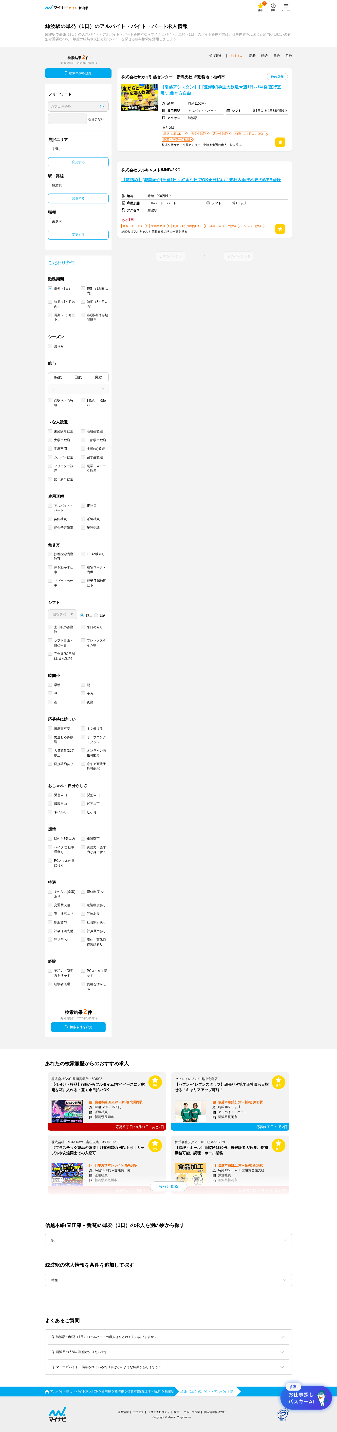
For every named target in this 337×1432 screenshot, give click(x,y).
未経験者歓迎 (63, 431)
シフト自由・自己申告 (63, 643)
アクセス (138, 1412)
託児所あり (62, 940)
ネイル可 (60, 812)
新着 (252, 56)
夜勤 (90, 702)
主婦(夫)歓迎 (96, 449)
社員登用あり (96, 931)
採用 (176, 1412)
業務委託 (93, 528)
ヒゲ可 (91, 812)
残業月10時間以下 (96, 583)
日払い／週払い (96, 402)
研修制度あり (96, 892)
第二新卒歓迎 (63, 479)
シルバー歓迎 (63, 457)
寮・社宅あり (63, 914)
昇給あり (93, 914)
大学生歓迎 (62, 440)
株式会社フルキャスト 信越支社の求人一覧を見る (154, 231)
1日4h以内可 (96, 554)
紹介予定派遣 (63, 528)
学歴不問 (60, 449)
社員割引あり (96, 922)
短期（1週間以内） (97, 291)
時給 (58, 377)
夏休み (59, 346)
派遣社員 (93, 519)
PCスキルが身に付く (64, 863)
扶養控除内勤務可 (63, 556)
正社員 (91, 506)
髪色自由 (60, 795)
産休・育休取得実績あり (96, 942)
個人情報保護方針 (215, 1412)
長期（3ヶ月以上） (64, 317)
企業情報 (123, 1412)
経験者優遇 (62, 984)
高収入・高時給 (63, 402)
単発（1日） (63, 288)
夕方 (90, 693)
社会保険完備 (63, 931)
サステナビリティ (159, 1412)
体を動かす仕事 (63, 570)
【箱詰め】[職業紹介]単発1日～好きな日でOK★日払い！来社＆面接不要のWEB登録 (201, 179)
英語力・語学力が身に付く (96, 849)
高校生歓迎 (95, 431)
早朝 (57, 685)
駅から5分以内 (64, 839)
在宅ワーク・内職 (96, 570)
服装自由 (60, 803)
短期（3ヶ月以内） (97, 304)
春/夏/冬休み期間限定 (97, 317)
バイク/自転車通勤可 (64, 849)
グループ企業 (192, 1412)
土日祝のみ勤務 (63, 629)
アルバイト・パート (63, 508)
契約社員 (60, 519)
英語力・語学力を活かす (63, 973)
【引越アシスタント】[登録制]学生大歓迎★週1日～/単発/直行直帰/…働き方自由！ (220, 90)
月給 (98, 377)
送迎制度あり (96, 905)
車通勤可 (93, 839)
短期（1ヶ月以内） (64, 304)
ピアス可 (93, 803)
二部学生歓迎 (96, 440)
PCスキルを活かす (97, 973)
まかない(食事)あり (64, 894)
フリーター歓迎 (63, 468)
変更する (78, 162)
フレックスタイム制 (96, 643)
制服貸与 (60, 922)
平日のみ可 (95, 627)
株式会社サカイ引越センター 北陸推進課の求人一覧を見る (202, 145)
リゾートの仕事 (63, 583)
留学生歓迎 (95, 457)
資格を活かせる (96, 986)
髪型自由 (93, 795)
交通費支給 (62, 905)
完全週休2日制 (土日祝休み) (64, 656)
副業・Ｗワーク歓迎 (96, 468)
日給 (78, 377)
